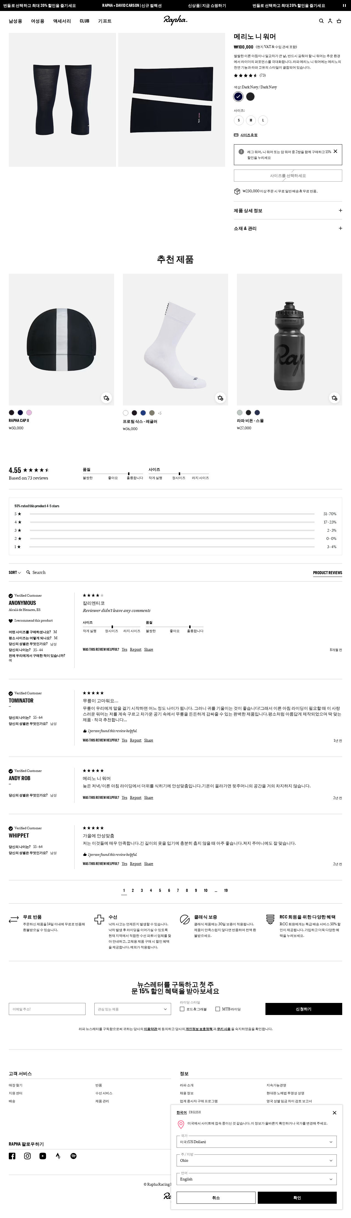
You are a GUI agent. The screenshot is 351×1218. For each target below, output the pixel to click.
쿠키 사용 (224, 1029)
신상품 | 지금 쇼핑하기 (207, 5)
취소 (216, 1197)
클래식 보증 (205, 917)
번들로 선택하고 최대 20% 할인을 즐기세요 (39, 5)
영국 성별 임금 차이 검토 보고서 (289, 1101)
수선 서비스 (103, 1093)
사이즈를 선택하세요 (288, 175)
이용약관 (151, 1029)
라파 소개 (187, 1085)
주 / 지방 (187, 1154)
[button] (124, 891)
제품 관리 (102, 1101)
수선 (113, 917)
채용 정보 (187, 1093)
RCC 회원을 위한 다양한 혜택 (308, 917)
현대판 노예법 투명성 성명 (285, 1093)
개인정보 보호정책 (199, 1029)
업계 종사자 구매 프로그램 (199, 1101)
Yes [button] (124, 649)
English (195, 1112)
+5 (159, 413)
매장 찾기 (15, 1085)
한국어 (182, 1112)
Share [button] (148, 649)
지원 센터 (15, 1093)
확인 (297, 1197)
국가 (184, 1135)
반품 (98, 1085)
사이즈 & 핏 (248, 134)
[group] (44, 470)
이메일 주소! (21, 1009)
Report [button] (135, 649)
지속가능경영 (276, 1085)
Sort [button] (13, 572)
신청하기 (304, 1008)
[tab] (327, 573)
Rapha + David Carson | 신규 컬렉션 (132, 5)
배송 (12, 1101)
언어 (184, 1173)
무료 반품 (32, 917)
